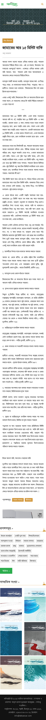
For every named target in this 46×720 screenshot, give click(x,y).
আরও (6, 570)
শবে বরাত (34, 556)
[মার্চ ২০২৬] (35, 689)
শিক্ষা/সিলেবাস (34, 536)
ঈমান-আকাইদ (6, 536)
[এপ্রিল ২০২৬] (11, 689)
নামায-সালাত (17, 500)
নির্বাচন (18, 541)
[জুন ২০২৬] (11, 655)
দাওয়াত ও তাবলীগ (8, 556)
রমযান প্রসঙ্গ (5, 546)
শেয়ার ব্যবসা (22, 556)
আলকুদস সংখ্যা (7, 541)
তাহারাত (40, 541)
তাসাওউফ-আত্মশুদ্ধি (8, 551)
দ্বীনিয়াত (28, 500)
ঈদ (13, 561)
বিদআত (33, 561)
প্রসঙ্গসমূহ (6, 528)
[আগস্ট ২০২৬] (11, 621)
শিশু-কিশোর (8, 41)
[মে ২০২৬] (35, 655)
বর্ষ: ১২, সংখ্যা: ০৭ (23, 21)
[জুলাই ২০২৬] (35, 621)
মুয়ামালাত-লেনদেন (34, 546)
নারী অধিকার (22, 561)
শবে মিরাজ (5, 561)
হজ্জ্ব (14, 546)
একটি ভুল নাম (20, 536)
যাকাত (21, 546)
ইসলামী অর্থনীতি (25, 551)
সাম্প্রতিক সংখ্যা (10, 582)
